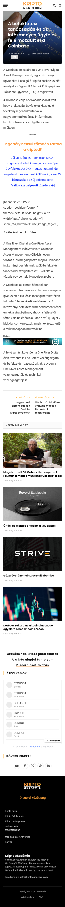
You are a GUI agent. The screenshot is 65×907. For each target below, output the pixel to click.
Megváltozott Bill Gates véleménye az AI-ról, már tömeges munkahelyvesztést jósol (32, 474)
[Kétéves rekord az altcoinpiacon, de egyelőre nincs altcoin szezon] (32, 604)
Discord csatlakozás (32, 665)
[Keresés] (54, 5)
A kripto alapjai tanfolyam (33, 660)
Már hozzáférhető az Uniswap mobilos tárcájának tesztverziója (47, 407)
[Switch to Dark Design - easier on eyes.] (60, 5)
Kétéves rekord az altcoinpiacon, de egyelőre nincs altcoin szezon (28, 627)
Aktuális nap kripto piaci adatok (32, 654)
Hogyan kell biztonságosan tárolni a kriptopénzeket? (20, 407)
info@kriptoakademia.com (34, 877)
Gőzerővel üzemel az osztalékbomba (28, 575)
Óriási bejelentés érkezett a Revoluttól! (29, 526)
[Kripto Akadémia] (33, 5)
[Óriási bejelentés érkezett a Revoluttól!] (32, 504)
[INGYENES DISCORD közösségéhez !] (32, 344)
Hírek (14, 57)
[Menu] (5, 5)
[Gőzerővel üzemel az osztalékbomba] (32, 554)
